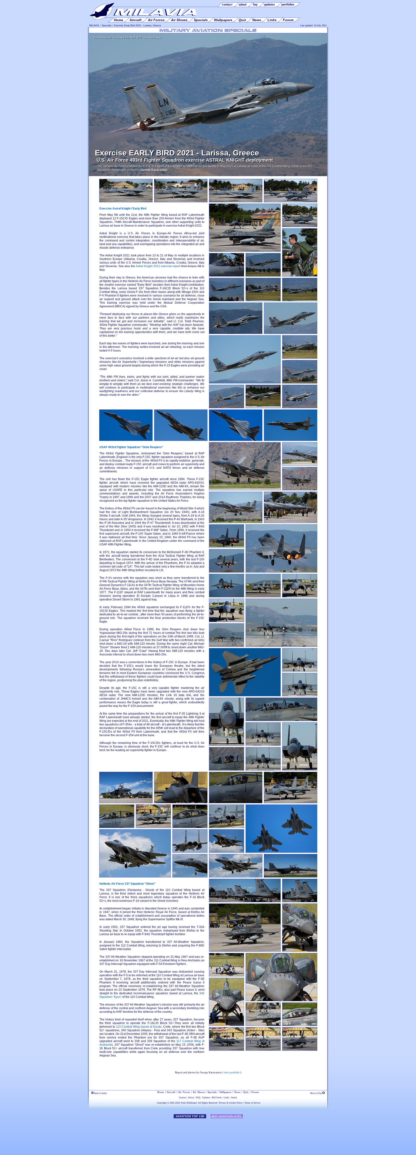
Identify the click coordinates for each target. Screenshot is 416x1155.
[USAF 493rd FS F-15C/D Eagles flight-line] (290, 522)
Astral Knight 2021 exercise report (158, 266)
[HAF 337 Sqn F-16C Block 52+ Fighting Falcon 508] (245, 251)
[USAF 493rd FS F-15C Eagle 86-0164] (263, 275)
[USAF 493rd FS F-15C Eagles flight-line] (245, 901)
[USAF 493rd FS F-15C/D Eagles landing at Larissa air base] (281, 646)
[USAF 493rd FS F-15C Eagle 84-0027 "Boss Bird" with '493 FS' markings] (235, 333)
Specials (106, 25)
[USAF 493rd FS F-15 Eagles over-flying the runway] (281, 851)
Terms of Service (252, 1103)
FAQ (198, 1097)
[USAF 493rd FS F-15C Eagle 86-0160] (126, 201)
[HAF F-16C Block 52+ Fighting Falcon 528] (263, 1025)
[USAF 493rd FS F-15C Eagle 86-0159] (299, 300)
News (237, 1092)
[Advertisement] (208, 1134)
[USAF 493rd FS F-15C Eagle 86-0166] (263, 596)
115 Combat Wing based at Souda (139, 1026)
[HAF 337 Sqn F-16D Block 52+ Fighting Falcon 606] (299, 226)
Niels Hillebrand (189, 1103)
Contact (182, 1097)
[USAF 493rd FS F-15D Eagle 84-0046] (263, 769)
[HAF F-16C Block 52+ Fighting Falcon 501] (226, 975)
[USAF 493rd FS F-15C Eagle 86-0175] (181, 440)
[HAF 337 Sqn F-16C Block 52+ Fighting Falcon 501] (290, 201)
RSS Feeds (217, 1097)
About (191, 1097)
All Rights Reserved (207, 1103)
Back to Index (100, 1093)
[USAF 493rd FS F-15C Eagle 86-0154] (135, 876)
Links (226, 1097)
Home (160, 1092)
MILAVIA (94, 25)
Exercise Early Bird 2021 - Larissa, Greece (137, 25)
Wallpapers (225, 1092)
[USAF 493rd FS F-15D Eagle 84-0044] (263, 300)
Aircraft (171, 1092)
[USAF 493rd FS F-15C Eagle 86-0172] (290, 333)
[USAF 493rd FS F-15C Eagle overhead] (245, 695)
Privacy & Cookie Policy (231, 1103)
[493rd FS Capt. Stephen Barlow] (299, 275)
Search (234, 1097)
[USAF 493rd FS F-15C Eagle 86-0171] (181, 201)
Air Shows (199, 1092)
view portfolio (232, 1072)
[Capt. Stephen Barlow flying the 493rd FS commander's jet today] (226, 275)
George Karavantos (154, 170)
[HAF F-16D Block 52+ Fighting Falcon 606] (245, 950)
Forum (255, 1092)
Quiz (245, 1092)
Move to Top (316, 1093)
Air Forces (184, 1092)
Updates (206, 1097)
